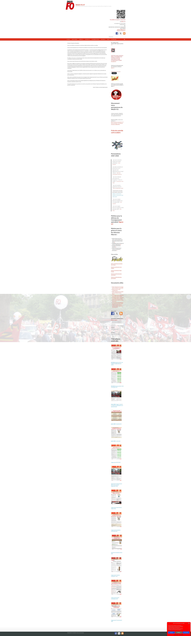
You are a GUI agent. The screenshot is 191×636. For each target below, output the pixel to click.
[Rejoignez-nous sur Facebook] (117, 33)
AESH (108, 39)
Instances (103, 39)
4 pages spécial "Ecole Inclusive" (116, 620)
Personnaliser (186, 632)
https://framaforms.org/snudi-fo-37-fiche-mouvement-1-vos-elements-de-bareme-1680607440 (117, 123)
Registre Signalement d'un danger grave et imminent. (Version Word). (117, 293)
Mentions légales (181, 634)
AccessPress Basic (81, 632)
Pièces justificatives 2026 (118, 188)
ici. (111, 44)
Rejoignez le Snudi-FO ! (121, 30)
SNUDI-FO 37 (80, 5)
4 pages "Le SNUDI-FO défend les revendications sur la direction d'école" (117, 405)
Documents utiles (95, 39)
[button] (189, 623)
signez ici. (112, 67)
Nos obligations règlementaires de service (117, 363)
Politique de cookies (176, 634)
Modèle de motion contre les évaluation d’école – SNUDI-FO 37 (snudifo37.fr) (117, 306)
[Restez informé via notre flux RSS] (124, 33)
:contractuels (115, 441)
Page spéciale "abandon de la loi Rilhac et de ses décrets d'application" (116, 485)
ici (114, 242)
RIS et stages (74, 39)
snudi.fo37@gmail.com (121, 29)
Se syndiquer (113, 39)
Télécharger (114, 73)
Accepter (171, 632)
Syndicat (81, 39)
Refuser (178, 632)
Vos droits (87, 39)
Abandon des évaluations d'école (116, 552)
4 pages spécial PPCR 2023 (115, 462)
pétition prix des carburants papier (115, 71)
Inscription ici (113, 61)
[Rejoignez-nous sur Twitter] (120, 33)
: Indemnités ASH (116, 423)
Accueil (68, 39)
